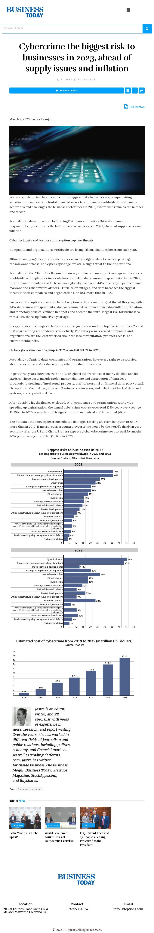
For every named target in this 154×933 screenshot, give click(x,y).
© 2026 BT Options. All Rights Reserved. (77, 930)
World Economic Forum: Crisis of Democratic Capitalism (60, 837)
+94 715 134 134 (77, 909)
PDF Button (137, 107)
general (36, 789)
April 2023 (18, 825)
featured (23, 789)
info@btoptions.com (128, 909)
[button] (128, 10)
